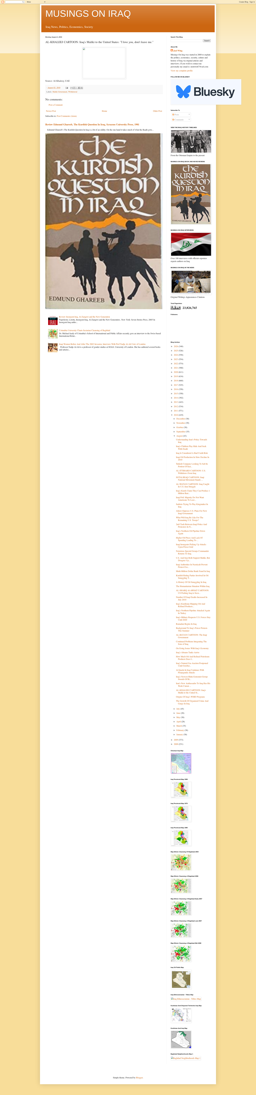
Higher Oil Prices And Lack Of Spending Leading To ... (189, 539)
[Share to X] (76, 88)
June (178, 713)
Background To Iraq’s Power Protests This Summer (191, 629)
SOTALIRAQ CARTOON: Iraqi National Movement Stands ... (190, 478)
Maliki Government (60, 91)
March (179, 725)
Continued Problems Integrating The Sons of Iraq (191, 642)
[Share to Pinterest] (81, 88)
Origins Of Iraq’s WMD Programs (190, 696)
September (181, 431)
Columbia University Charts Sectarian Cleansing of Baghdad (84, 330)
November (181, 422)
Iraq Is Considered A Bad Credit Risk (192, 453)
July (178, 708)
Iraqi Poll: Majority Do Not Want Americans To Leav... (190, 498)
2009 (176, 739)
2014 (176, 397)
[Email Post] (67, 87)
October (180, 427)
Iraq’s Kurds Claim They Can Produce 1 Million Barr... (193, 492)
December (181, 418)
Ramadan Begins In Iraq (186, 623)
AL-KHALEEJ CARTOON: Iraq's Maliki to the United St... (191, 691)
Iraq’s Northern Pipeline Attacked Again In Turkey (193, 611)
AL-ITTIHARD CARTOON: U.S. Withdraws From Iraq (191, 471)
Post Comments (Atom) (67, 116)
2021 (176, 367)
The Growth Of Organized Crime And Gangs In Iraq (192, 702)
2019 (176, 376)
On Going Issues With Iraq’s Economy (192, 648)
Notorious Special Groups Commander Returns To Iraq (192, 552)
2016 (176, 389)
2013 (176, 402)
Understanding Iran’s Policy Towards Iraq (191, 440)
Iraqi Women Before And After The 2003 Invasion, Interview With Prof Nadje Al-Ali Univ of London (102, 344)
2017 (176, 384)
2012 (176, 406)
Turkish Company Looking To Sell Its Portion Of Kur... (192, 465)
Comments (179, 119)
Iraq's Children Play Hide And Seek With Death (191, 447)
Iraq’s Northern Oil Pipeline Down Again (190, 532)
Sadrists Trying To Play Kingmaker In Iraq (192, 505)
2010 (176, 414)
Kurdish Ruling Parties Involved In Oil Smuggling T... (192, 576)
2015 (176, 393)
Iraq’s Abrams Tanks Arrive (187, 652)
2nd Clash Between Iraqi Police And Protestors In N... (191, 525)
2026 (176, 346)
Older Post (157, 110)
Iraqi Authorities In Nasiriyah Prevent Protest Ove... (191, 565)
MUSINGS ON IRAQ (88, 13)
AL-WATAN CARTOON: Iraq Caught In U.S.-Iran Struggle (192, 485)
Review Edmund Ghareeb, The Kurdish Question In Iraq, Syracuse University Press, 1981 (92, 124)
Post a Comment (56, 104)
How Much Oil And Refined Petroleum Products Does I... (192, 657)
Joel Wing (177, 50)
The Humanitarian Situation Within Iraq (192, 586)
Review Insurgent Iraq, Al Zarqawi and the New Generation (84, 316)
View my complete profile (182, 70)
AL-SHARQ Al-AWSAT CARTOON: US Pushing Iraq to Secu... (192, 591)
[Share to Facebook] (79, 88)
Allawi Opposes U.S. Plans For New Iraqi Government (191, 512)
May (178, 717)
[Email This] (71, 88)
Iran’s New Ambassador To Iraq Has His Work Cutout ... (193, 684)
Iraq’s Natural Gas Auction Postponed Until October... (192, 664)
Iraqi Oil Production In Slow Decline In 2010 (192, 458)
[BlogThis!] (74, 88)
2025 (176, 350)
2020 (176, 372)
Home (104, 110)
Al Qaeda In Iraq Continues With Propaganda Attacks (190, 671)
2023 (176, 359)
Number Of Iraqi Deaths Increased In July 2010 (191, 598)
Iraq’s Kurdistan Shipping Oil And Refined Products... (190, 605)
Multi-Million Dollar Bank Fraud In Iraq (193, 571)
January (179, 734)
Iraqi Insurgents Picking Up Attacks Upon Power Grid (191, 545)
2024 (176, 354)
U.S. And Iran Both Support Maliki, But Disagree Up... (193, 559)
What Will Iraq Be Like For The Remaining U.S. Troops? (189, 518)
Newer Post (51, 110)
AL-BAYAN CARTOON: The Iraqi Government (191, 636)
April (178, 721)
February (180, 730)
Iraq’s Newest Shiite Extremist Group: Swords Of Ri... (192, 677)
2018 (176, 380)
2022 (176, 363)
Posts (176, 114)
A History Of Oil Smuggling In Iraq (191, 582)
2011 (176, 410)
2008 (176, 744)
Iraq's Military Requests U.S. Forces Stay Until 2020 (193, 618)
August (179, 435)
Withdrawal (72, 91)
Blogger (139, 1077)
